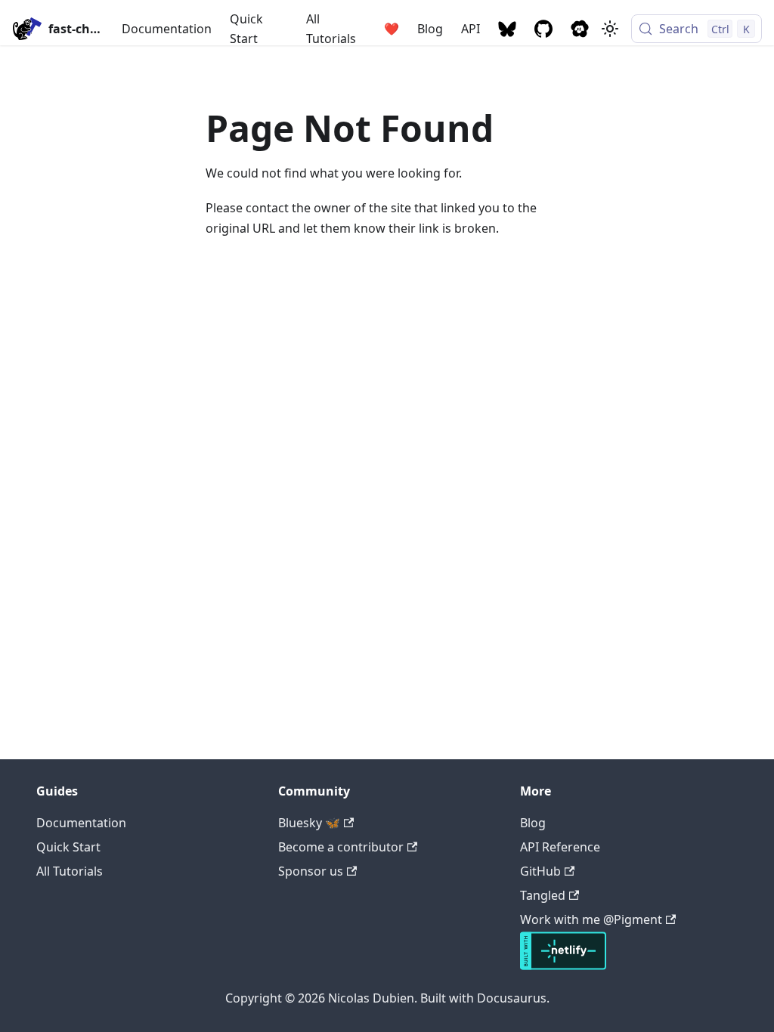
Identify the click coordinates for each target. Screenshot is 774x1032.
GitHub (540, 871)
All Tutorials (331, 29)
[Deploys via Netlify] (563, 965)
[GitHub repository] (543, 29)
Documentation (167, 28)
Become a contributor (341, 847)
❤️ (391, 28)
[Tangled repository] (580, 29)
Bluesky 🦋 (309, 822)
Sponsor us (310, 871)
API (470, 28)
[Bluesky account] (507, 29)
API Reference (560, 847)
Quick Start (246, 29)
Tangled (542, 895)
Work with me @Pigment (591, 919)
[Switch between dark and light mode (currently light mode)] (610, 29)
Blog (430, 28)
